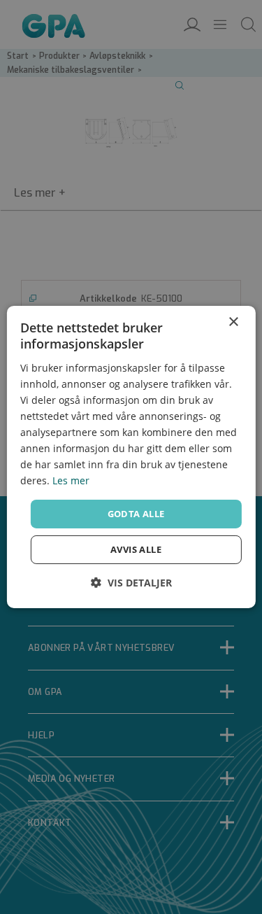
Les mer (70, 480)
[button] (131, 583)
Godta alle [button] (136, 513)
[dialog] (130, 457)
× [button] (233, 322)
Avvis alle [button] (135, 549)
